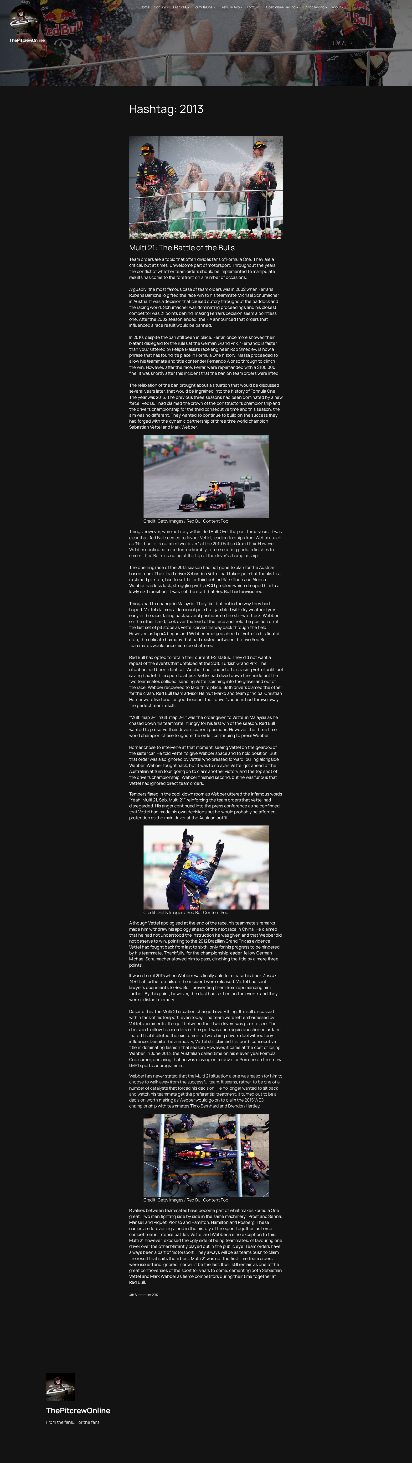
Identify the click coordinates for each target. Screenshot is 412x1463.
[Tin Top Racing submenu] (326, 7)
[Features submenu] (188, 7)
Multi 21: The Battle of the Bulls (182, 247)
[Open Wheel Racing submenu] (297, 7)
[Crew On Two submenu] (241, 7)
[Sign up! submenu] (167, 7)
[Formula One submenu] (214, 7)
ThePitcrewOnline (27, 40)
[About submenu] (343, 7)
